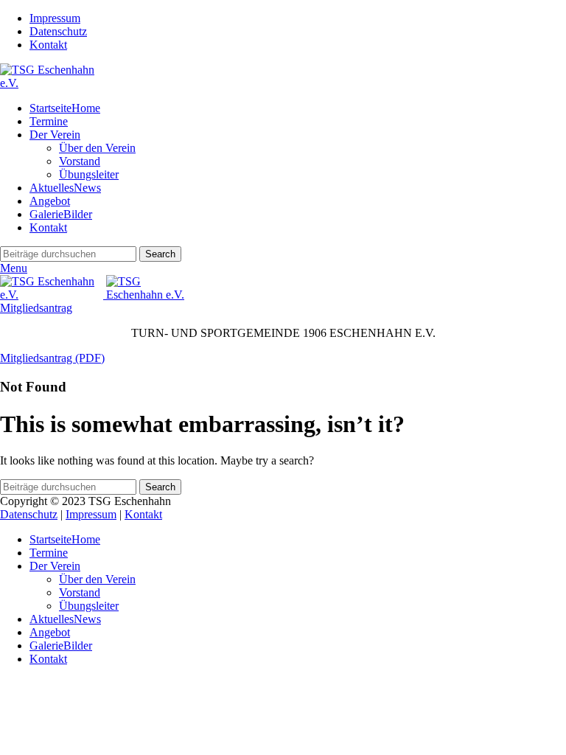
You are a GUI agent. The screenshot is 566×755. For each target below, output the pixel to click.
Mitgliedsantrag (36, 308)
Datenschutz (28, 514)
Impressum (91, 514)
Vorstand (79, 161)
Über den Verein (97, 148)
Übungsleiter (89, 174)
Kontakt (143, 514)
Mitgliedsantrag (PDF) (52, 358)
